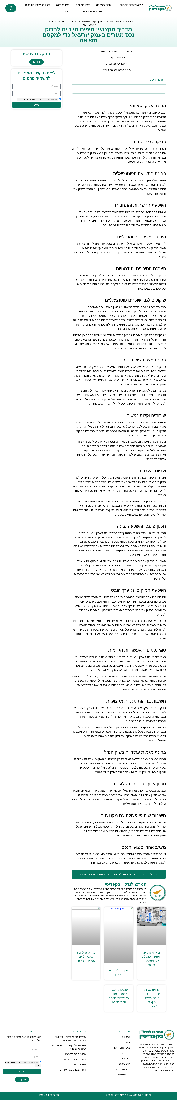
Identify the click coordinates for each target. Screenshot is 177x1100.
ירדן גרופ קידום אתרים (49, 1095)
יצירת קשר (68, 11)
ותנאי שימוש (23, 99)
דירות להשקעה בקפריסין (74, 1059)
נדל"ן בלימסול (103, 5)
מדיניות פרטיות (35, 99)
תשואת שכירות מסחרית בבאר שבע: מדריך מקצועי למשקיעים (151, 998)
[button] (76, 79)
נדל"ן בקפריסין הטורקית (38, 5)
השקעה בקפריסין (78, 1064)
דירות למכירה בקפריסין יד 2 (73, 1070)
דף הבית (129, 21)
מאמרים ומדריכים (92, 11)
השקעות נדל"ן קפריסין (131, 5)
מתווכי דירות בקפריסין (75, 1054)
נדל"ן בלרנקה (63, 5)
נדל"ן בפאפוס (83, 5)
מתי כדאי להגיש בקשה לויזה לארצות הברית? (85, 956)
